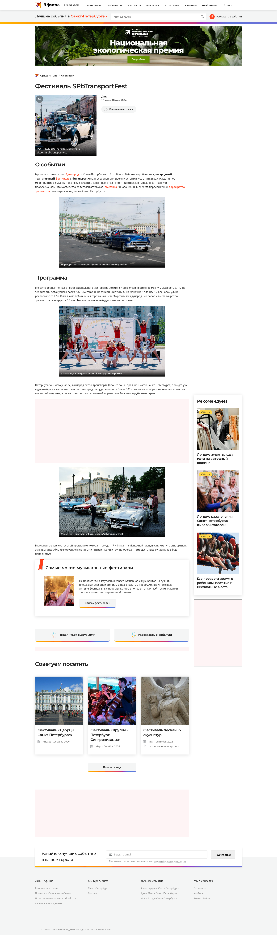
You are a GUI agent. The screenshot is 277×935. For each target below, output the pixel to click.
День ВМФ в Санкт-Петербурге (159, 893)
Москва (92, 893)
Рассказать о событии (229, 16)
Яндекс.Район (202, 898)
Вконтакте (200, 888)
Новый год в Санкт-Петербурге (159, 898)
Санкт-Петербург (98, 888)
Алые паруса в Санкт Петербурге (160, 888)
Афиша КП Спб (48, 75)
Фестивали (114, 5)
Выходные (94, 5)
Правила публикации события (53, 893)
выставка (111, 187)
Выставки (153, 5)
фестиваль (63, 178)
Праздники (209, 5)
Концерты (134, 5)
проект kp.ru (71, 5)
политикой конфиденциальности (170, 861)
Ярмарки (191, 5)
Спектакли (172, 5)
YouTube (198, 893)
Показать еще (112, 767)
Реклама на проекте (46, 888)
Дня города (73, 174)
